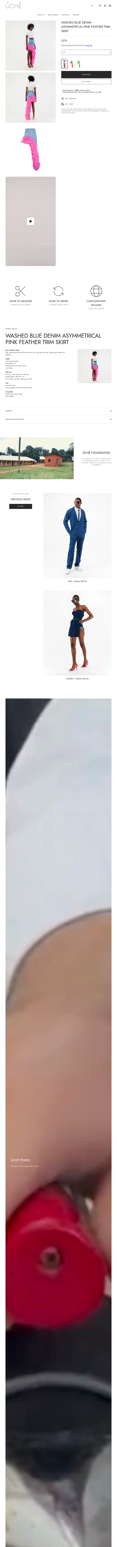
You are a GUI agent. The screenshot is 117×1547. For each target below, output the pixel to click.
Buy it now (86, 82)
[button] (99, 5)
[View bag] (110, 5)
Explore (21, 506)
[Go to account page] (105, 5)
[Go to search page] (99, 5)
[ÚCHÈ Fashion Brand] (14, 5)
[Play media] (30, 221)
